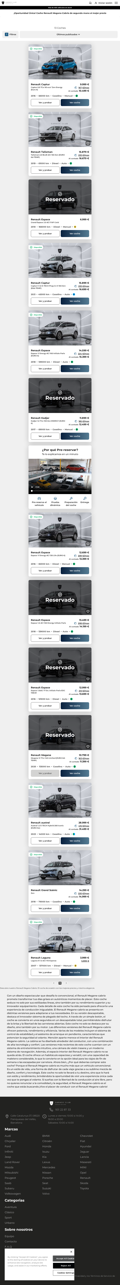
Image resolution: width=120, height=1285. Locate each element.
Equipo (9, 1236)
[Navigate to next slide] (89, 62)
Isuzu (45, 1151)
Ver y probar (45, 102)
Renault (85, 1178)
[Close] (71, 1252)
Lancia (84, 1157)
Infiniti (9, 1151)
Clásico (9, 1212)
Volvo (45, 1193)
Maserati (85, 1162)
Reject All (66, 1265)
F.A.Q (8, 1246)
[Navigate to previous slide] (31, 62)
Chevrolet (86, 1136)
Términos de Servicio (101, 1276)
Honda (46, 1146)
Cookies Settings (65, 1273)
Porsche (47, 1178)
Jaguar (84, 1151)
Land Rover (12, 1162)
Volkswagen (13, 1193)
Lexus (46, 1162)
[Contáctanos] (90, 3)
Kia (44, 1157)
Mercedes (48, 1167)
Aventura (11, 1207)
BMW (46, 1136)
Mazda (9, 1167)
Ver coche (75, 102)
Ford (8, 1146)
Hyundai (85, 1146)
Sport (8, 1217)
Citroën (47, 1141)
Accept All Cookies (65, 1258)
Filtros (11, 34)
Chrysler (10, 1141)
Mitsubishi (11, 1172)
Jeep (8, 1157)
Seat (45, 1183)
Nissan (46, 1172)
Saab (8, 1183)
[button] (69, 34)
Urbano (9, 1222)
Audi (8, 1136)
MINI (83, 1167)
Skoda (84, 1183)
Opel (83, 1172)
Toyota (84, 1188)
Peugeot (10, 1178)
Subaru (9, 1188)
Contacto (11, 1241)
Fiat (82, 1141)
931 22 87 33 (63, 1109)
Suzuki (46, 1188)
